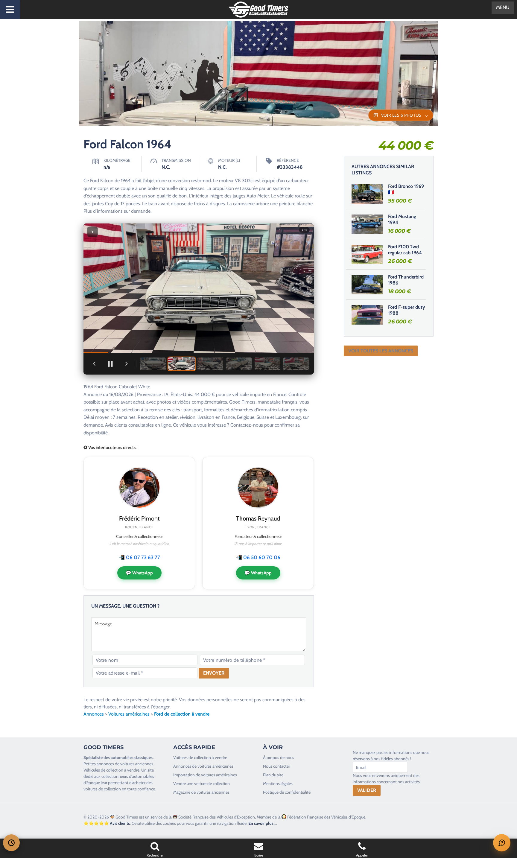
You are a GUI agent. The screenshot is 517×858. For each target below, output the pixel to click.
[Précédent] (94, 363)
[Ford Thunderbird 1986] (367, 284)
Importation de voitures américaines (205, 775)
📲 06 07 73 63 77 (139, 557)
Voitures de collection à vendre (200, 757)
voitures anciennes (136, 763)
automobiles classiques (132, 757)
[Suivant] (126, 363)
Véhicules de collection (103, 770)
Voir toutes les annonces (380, 351)
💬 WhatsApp (139, 573)
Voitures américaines (129, 714)
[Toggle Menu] (10, 9)
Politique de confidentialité (287, 792)
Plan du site (273, 775)
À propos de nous (278, 757)
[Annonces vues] (11, 842)
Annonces (93, 714)
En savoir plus (260, 823)
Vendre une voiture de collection (201, 783)
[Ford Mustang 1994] (367, 224)
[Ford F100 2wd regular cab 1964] (367, 254)
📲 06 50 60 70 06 (258, 557)
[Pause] (110, 363)
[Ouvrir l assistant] (501, 842)
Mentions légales (278, 783)
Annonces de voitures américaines (203, 766)
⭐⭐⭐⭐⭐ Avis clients (106, 823)
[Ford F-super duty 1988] (367, 314)
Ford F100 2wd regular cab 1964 (405, 250)
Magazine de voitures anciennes (201, 792)
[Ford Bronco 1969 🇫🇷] (367, 193)
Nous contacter (276, 766)
